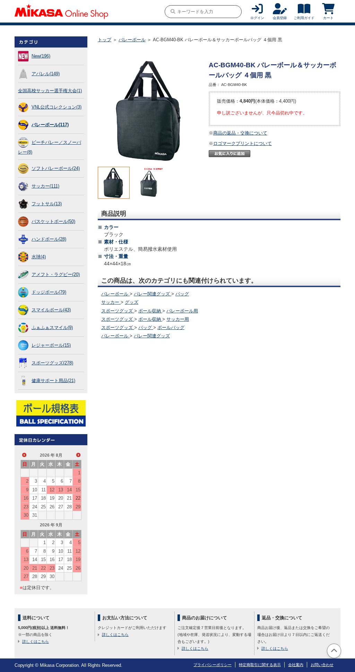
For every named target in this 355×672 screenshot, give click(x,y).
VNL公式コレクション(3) (56, 107)
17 (34, 498)
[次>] (78, 455)
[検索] (172, 12)
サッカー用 (177, 319)
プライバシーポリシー (212, 665)
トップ (104, 39)
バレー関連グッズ (152, 293)
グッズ (131, 302)
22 (78, 498)
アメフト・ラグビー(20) (56, 274)
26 (52, 506)
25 (43, 506)
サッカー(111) (45, 186)
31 (34, 515)
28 (69, 506)
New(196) (41, 56)
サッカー (111, 302)
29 (78, 506)
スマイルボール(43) (51, 309)
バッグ (182, 293)
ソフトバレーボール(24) (56, 168)
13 (60, 489)
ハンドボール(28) (49, 239)
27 (60, 506)
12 (52, 489)
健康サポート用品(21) (53, 380)
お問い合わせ (322, 665)
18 (43, 498)
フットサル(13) (47, 203)
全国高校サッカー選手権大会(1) (50, 90)
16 (26, 498)
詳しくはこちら (35, 641)
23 (26, 506)
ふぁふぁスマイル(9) (52, 327)
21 (69, 498)
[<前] (24, 455)
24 (34, 506)
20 (60, 498)
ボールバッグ (170, 327)
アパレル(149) (46, 73)
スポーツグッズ (117, 310)
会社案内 (295, 665)
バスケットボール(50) (53, 221)
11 (43, 489)
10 (34, 489)
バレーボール (132, 39)
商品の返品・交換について (240, 133)
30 (26, 515)
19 (52, 498)
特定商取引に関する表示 (260, 665)
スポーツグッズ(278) (52, 362)
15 (78, 489)
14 (69, 489)
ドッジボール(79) (49, 292)
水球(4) (39, 256)
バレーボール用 (182, 310)
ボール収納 (150, 310)
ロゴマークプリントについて (242, 143)
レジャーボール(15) (51, 345)
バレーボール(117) (50, 124)
